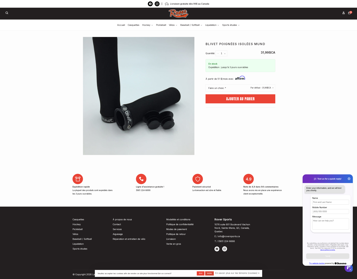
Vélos (172, 25)
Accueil (121, 25)
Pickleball (161, 25)
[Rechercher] (7, 13)
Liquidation (210, 25)
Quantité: (210, 53)
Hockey (146, 25)
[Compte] (344, 13)
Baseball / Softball (190, 25)
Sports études (229, 25)
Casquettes (133, 25)
